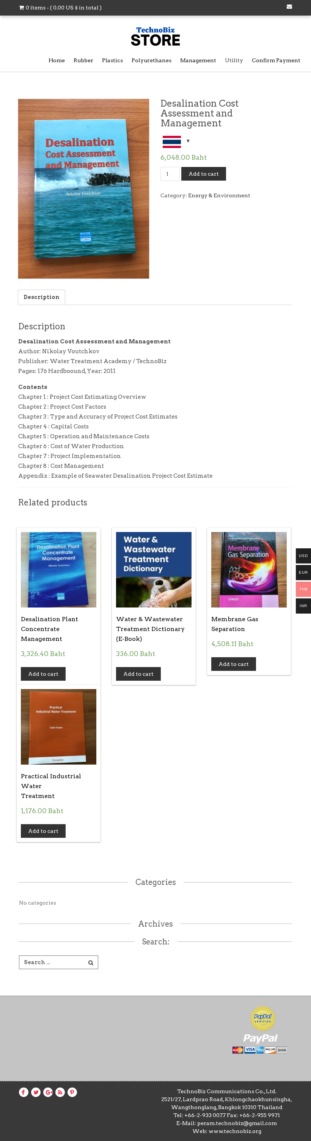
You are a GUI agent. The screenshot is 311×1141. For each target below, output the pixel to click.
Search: (156, 942)
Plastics (112, 60)
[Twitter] (35, 1092)
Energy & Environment (219, 195)
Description (42, 297)
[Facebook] (22, 1092)
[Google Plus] (48, 1092)
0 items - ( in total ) (63, 8)
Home (57, 60)
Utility (234, 60)
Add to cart (203, 174)
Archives (155, 924)
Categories (155, 882)
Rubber (83, 60)
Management (198, 60)
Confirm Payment (276, 60)
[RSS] (58, 1092)
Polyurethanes (151, 60)
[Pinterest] (71, 1092)
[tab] (41, 297)
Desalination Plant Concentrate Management (49, 628)
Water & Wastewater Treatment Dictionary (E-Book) (150, 628)
